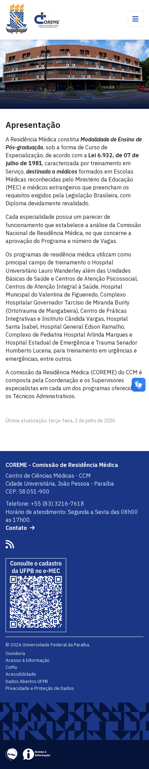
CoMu (11, 667)
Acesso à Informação (28, 660)
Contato (16, 527)
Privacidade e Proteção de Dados (40, 688)
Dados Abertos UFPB (27, 681)
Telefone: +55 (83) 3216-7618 (45, 503)
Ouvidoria (15, 653)
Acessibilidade (21, 674)
